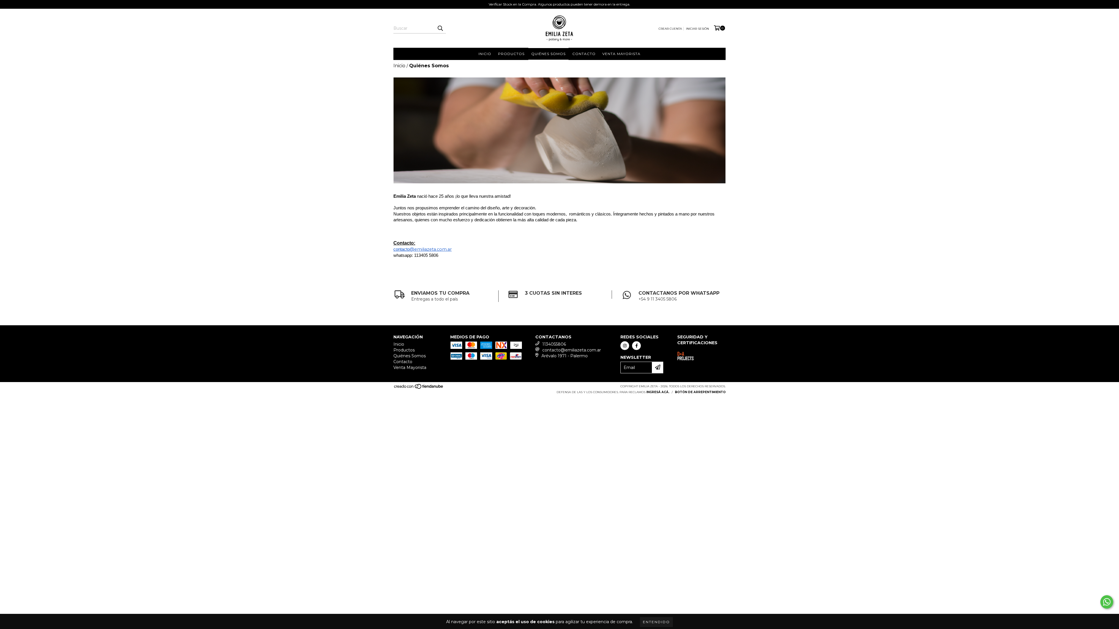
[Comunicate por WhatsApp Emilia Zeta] (1106, 602)
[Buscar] (440, 28)
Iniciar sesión (697, 29)
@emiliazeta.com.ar (431, 249)
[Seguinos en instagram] (624, 345)
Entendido (656, 622)
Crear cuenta (670, 29)
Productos (511, 54)
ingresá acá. (657, 392)
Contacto (584, 54)
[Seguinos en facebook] (636, 345)
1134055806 (554, 344)
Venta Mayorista (621, 54)
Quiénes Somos (548, 54)
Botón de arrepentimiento (700, 392)
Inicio (484, 54)
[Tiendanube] (418, 388)
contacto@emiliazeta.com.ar (571, 350)
